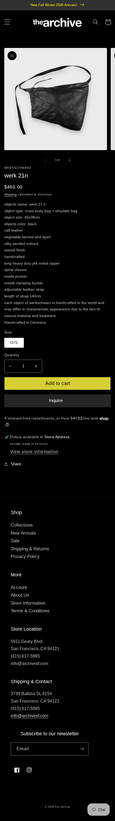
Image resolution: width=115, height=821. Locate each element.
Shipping (10, 194)
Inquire (56, 400)
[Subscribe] (82, 749)
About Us (20, 595)
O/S (14, 342)
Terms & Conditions (30, 610)
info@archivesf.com (29, 715)
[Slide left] (45, 160)
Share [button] (16, 464)
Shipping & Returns (30, 548)
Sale (15, 540)
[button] (7, 22)
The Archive (62, 807)
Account (19, 587)
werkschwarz (18, 167)
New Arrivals (23, 533)
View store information (34, 451)
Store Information (28, 603)
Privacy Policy (25, 556)
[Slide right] (69, 160)
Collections (22, 525)
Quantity (11, 355)
